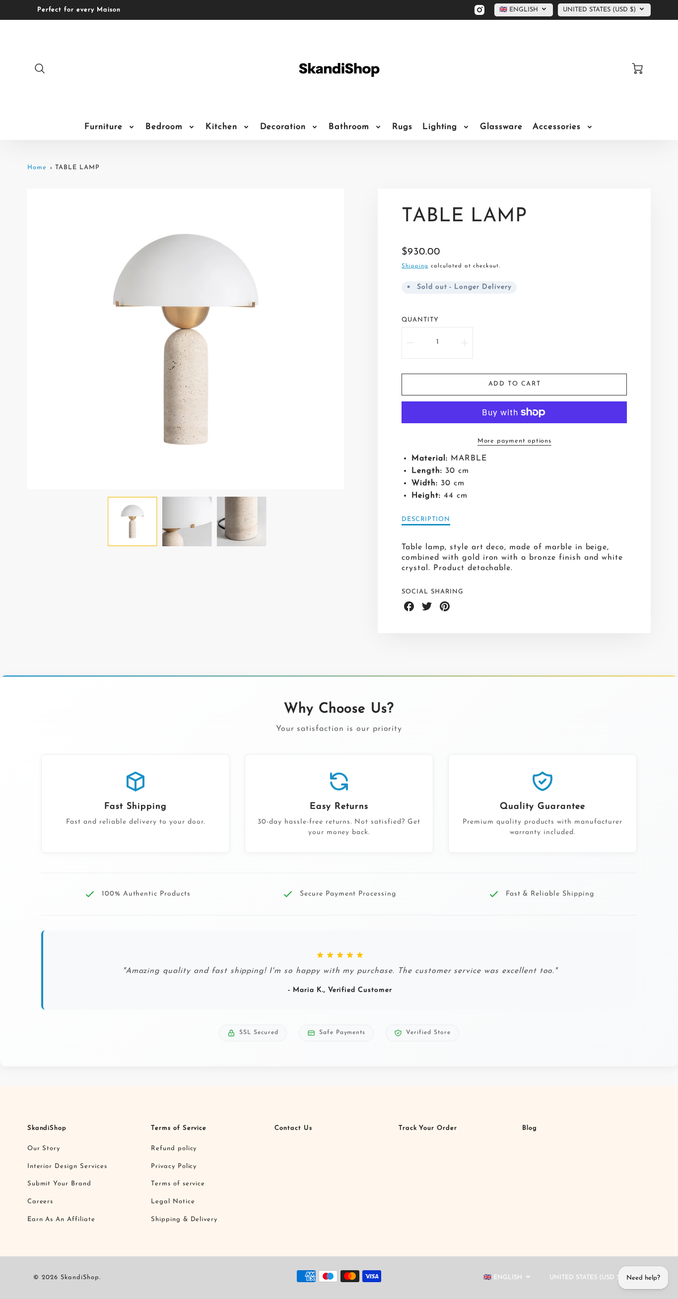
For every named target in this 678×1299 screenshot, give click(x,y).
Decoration (283, 127)
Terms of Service (178, 1128)
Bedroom (164, 127)
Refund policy (174, 1148)
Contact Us (293, 1128)
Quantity (420, 320)
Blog (529, 1128)
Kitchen (221, 127)
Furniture (103, 127)
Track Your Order (428, 1128)
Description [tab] (426, 519)
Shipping (415, 266)
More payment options (514, 441)
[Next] (351, 338)
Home (37, 167)
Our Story (44, 1148)
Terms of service (178, 1183)
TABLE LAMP (77, 167)
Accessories (557, 127)
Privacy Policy (174, 1166)
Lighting (440, 127)
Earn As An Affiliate (61, 1219)
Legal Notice (173, 1201)
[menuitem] (109, 127)
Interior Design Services (67, 1166)
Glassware (501, 127)
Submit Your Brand (59, 1183)
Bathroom (349, 127)
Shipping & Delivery (184, 1219)
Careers (40, 1201)
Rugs (402, 127)
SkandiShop (47, 1128)
